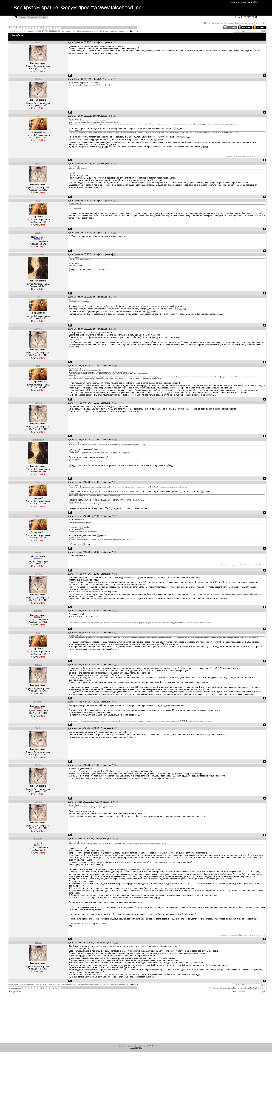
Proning (38, 838)
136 (115, 403)
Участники (228, 23)
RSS (256, 2)
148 (116, 802)
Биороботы (134, 31)
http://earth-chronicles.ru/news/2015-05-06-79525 (91, 85)
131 (114, 232)
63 (53, 28)
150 (116, 942)
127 (114, 79)
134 (114, 329)
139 (115, 516)
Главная (22, 17)
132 (114, 254)
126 (114, 42)
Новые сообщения (213, 23)
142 (115, 610)
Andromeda (38, 254)
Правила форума (243, 23)
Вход (44, 17)
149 (116, 838)
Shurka (38, 42)
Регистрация (34, 17)
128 (114, 116)
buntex (38, 232)
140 (115, 552)
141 (115, 574)
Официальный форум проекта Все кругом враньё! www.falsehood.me (102, 31)
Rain (38, 116)
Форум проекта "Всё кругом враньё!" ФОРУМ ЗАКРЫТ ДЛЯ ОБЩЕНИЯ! (34, 31)
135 (115, 365)
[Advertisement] (94, 1018)
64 (56, 28)
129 (114, 163)
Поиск (256, 23)
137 (115, 439)
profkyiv (38, 610)
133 (114, 297)
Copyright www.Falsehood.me (132, 1046)
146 (115, 728)
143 (115, 632)
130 (114, 200)
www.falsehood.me (68, 31)
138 (115, 482)
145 (115, 702)
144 (115, 664)
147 (115, 765)
